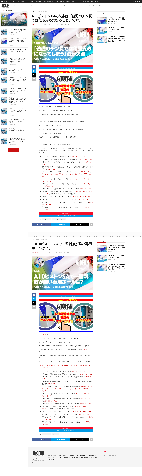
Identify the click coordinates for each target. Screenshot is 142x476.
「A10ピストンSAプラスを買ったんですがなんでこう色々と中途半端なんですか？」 (116, 19)
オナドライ (78, 174)
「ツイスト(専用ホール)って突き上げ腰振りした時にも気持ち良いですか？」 (17, 121)
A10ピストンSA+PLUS (85, 159)
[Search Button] (140, 6)
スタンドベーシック (83, 199)
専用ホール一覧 (69, 1)
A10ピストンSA (47, 219)
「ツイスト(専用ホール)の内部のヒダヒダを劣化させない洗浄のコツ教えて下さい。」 (17, 31)
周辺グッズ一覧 (78, 1)
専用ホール (55, 434)
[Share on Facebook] (34, 67)
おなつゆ (48, 181)
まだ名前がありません (81, 191)
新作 (7, 1)
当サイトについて (14, 1)
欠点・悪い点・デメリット (42, 11)
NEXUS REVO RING (85, 196)
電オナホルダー (85, 172)
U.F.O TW (75, 196)
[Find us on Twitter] (107, 456)
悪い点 (53, 1)
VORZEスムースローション (66, 174)
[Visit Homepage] (5, 6)
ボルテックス (55, 186)
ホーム (33, 11)
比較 (57, 1)
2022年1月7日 (46, 24)
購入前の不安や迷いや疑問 (42, 239)
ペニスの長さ (55, 219)
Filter (24, 10)
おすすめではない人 (40, 1)
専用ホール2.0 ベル (85, 189)
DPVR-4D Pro (52, 169)
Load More (14, 149)
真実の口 (47, 186)
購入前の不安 (86, 1)
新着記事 (3, 1)
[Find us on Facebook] (104, 456)
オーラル (84, 184)
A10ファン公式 (36, 24)
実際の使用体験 (23, 1)
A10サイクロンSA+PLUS (78, 156)
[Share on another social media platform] (34, 79)
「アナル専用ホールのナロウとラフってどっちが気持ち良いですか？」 (17, 130)
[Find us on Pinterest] (110, 456)
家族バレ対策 (94, 1)
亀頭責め (63, 219)
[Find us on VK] (113, 456)
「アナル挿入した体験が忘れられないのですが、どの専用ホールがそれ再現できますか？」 (17, 90)
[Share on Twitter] (34, 75)
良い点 (48, 1)
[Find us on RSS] (116, 456)
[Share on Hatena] (34, 71)
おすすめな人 (31, 1)
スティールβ (42, 334)
